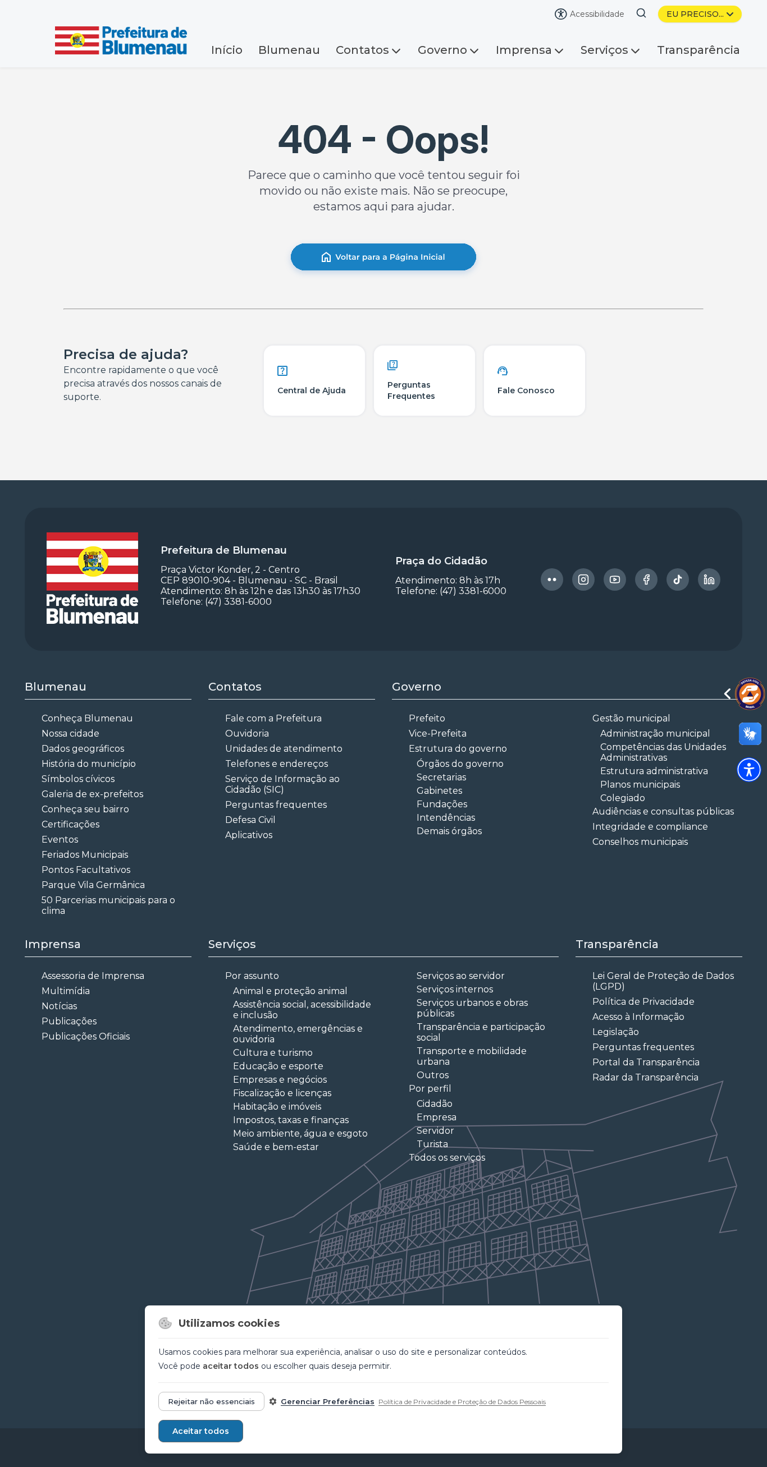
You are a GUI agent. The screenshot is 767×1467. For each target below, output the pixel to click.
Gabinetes (439, 790)
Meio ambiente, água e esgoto (300, 1133)
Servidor (435, 1130)
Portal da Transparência (646, 1062)
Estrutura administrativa (654, 771)
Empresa (436, 1117)
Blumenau (289, 50)
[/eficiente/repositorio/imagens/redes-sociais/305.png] (646, 579)
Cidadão (435, 1103)
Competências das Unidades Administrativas (663, 752)
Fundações (442, 804)
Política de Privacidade (643, 1001)
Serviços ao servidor (461, 976)
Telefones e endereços (276, 763)
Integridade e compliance (650, 826)
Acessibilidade (597, 14)
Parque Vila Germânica (93, 885)
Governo (442, 50)
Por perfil (430, 1088)
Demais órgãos (449, 831)
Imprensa (524, 50)
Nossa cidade (70, 733)
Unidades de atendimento (284, 748)
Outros (433, 1075)
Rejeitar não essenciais (211, 1401)
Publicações (69, 1021)
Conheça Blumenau (87, 718)
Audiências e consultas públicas (663, 811)
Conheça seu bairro (85, 809)
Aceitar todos (200, 1431)
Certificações (70, 824)
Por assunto (252, 976)
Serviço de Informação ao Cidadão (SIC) (282, 784)
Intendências (446, 817)
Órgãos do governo (460, 763)
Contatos (362, 50)
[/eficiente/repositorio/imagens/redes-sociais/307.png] (709, 579)
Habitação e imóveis (277, 1106)
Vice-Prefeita (438, 733)
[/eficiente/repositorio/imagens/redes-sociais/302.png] (552, 579)
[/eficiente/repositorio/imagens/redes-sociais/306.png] (677, 579)
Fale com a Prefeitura (273, 718)
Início (227, 50)
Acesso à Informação (638, 1016)
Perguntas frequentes (276, 804)
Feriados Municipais (85, 854)
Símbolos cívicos (78, 779)
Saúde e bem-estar (276, 1147)
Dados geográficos (83, 748)
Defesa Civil (250, 820)
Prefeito (427, 718)
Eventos (60, 839)
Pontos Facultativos (86, 869)
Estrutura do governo (458, 748)
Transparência (698, 50)
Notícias (59, 1006)
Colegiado (622, 798)
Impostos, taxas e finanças (291, 1120)
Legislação (615, 1032)
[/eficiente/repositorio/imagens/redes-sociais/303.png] (583, 579)
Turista (432, 1144)
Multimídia (66, 991)
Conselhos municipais (640, 841)
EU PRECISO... (695, 14)
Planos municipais (640, 784)
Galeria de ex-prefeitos (92, 794)
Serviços (604, 50)
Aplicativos (248, 835)
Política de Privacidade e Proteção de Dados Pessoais (462, 1401)
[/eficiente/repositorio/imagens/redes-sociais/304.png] (615, 579)
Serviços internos (455, 989)
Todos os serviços (447, 1157)
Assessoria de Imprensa (93, 976)
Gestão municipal (631, 718)
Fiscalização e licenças (282, 1093)
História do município (89, 763)
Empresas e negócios (280, 1079)
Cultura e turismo (273, 1052)
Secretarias (441, 777)
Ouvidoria (247, 733)
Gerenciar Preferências (328, 1401)
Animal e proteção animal (290, 991)
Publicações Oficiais (86, 1036)
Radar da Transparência (645, 1077)
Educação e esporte (278, 1066)
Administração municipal (655, 733)
